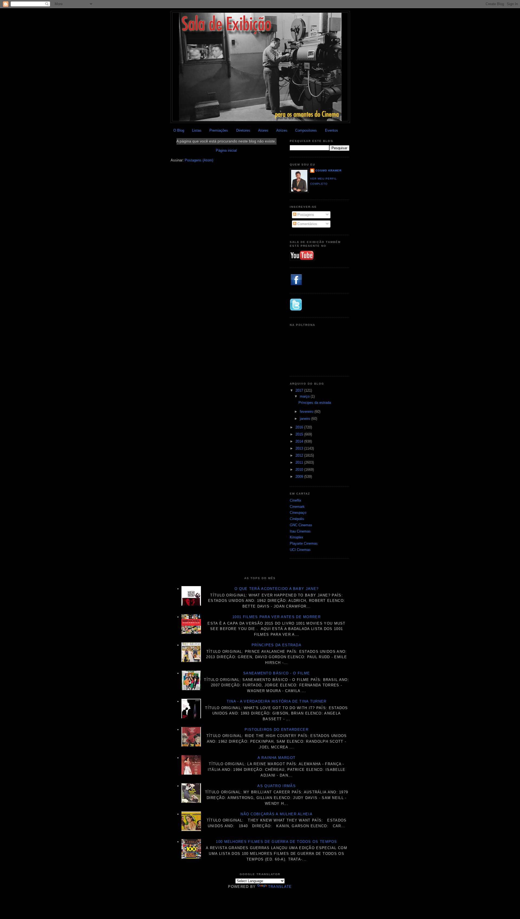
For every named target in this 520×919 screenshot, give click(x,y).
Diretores (243, 130)
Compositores (306, 130)
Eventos (331, 130)
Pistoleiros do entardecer (276, 730)
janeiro (305, 419)
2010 (299, 469)
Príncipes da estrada (314, 403)
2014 (299, 441)
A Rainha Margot (277, 758)
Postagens (305, 215)
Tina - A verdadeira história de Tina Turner (277, 701)
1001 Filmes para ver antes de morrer (276, 617)
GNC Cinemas (301, 525)
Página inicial (226, 150)
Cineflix (295, 500)
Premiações (218, 130)
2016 (299, 427)
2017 (299, 390)
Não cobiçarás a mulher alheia (276, 814)
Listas (197, 130)
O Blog (178, 130)
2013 (299, 448)
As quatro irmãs (276, 786)
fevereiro (307, 412)
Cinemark (297, 507)
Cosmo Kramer (329, 170)
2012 (299, 455)
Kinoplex (296, 537)
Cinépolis (297, 519)
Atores (263, 130)
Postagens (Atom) (199, 160)
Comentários (306, 224)
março (305, 396)
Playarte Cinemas (304, 543)
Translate (280, 887)
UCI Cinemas (300, 550)
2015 (299, 434)
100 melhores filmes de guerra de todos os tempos (276, 842)
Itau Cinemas (300, 531)
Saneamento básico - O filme (276, 673)
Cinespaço (298, 513)
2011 (299, 462)
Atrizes (281, 130)
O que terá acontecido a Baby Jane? (276, 589)
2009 (299, 477)
